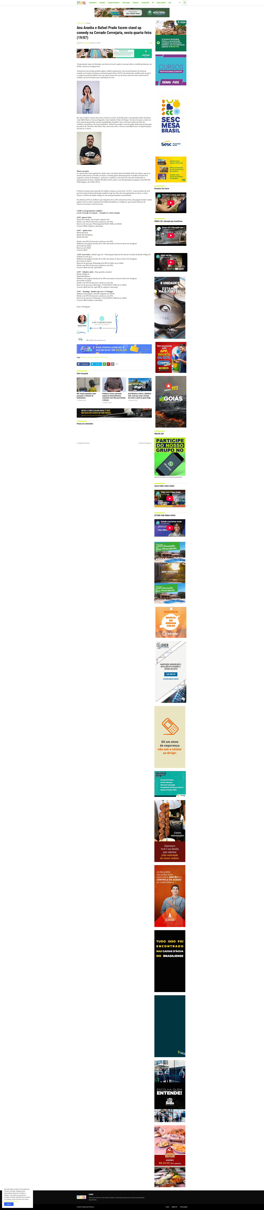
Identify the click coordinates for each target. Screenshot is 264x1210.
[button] (179, 2)
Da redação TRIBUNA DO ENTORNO (96, 357)
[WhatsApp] (104, 364)
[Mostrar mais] (116, 364)
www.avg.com (101, 340)
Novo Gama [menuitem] (126, 3)
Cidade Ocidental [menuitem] (114, 3)
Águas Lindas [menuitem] (161, 3)
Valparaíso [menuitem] (93, 3)
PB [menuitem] (153, 3)
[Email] (112, 364)
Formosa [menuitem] (136, 3)
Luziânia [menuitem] (102, 3)
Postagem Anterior (84, 443)
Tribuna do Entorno (88, 1207)
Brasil (88, 23)
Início (167, 1207)
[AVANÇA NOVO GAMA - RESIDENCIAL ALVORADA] (170, 36)
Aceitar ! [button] (8, 1204)
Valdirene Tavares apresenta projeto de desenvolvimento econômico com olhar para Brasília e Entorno (114, 397)
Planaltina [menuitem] (145, 3)
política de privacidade (11, 1201)
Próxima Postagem (144, 443)
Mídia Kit (174, 1207)
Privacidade (183, 1207)
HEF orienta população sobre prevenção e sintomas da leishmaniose (86, 396)
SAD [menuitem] (170, 3)
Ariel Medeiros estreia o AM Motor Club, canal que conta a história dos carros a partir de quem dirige (139, 396)
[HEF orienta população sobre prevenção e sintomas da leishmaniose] (88, 384)
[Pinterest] (108, 364)
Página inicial (81, 23)
